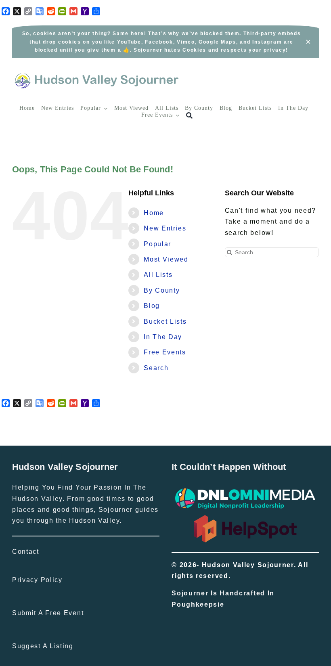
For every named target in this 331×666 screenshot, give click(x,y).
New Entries (165, 228)
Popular (157, 244)
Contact (25, 551)
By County (162, 290)
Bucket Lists (165, 321)
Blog (152, 305)
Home (154, 212)
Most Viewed (166, 259)
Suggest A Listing (42, 646)
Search (156, 367)
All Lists (158, 274)
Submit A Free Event (48, 612)
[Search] (189, 115)
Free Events (165, 352)
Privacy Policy (37, 579)
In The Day (163, 336)
